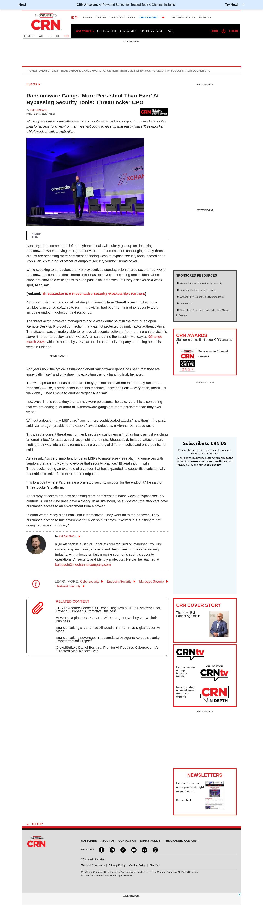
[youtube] (133, 849)
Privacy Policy (117, 865)
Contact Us (127, 840)
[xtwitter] (122, 849)
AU (41, 36)
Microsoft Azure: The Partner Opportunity (201, 283)
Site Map (154, 865)
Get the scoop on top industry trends (185, 671)
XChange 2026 (128, 31)
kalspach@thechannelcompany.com (83, 565)
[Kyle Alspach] (36, 553)
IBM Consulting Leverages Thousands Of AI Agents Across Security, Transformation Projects (108, 639)
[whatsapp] (155, 849)
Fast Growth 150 (106, 31)
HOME (32, 70)
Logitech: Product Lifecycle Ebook (197, 290)
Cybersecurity (90, 581)
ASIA (27, 36)
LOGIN (233, 31)
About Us (108, 840)
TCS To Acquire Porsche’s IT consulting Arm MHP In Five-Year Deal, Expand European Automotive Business (108, 609)
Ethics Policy (150, 840)
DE (49, 36)
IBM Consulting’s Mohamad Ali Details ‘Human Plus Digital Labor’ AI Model (108, 629)
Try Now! (231, 4)
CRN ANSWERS (148, 17)
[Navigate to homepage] (46, 30)
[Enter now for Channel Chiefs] (189, 370)
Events (31, 84)
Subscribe (182, 799)
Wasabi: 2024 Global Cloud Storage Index (202, 297)
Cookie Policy (137, 865)
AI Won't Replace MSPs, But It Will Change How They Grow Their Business (106, 619)
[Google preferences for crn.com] (154, 111)
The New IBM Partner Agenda (187, 614)
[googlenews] (144, 849)
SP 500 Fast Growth (152, 31)
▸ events (42, 70)
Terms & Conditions (93, 865)
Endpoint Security (119, 581)
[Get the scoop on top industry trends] (214, 673)
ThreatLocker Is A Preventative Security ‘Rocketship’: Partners (93, 294)
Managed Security (152, 581)
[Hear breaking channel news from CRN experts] (214, 694)
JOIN (214, 31)
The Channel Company (181, 840)
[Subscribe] (214, 809)
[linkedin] (112, 849)
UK (58, 36)
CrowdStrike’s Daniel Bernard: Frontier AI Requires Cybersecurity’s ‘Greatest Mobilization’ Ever (107, 649)
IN (33, 36)
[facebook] (101, 849)
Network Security (69, 586)
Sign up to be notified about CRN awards (204, 339)
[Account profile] (223, 31)
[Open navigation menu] (74, 17)
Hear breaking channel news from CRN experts (185, 692)
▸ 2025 (53, 70)
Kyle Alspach (38, 110)
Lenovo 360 (186, 303)
